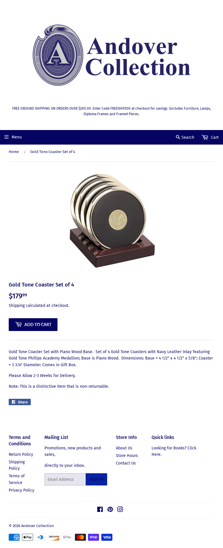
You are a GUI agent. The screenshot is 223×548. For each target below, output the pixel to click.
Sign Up (96, 479)
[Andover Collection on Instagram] (120, 510)
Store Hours (127, 455)
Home (14, 152)
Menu (17, 137)
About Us (124, 448)
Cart (214, 137)
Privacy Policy (21, 490)
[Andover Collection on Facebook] (100, 510)
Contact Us (126, 463)
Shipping (17, 305)
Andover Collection (37, 526)
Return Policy (21, 454)
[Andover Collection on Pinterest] (110, 510)
